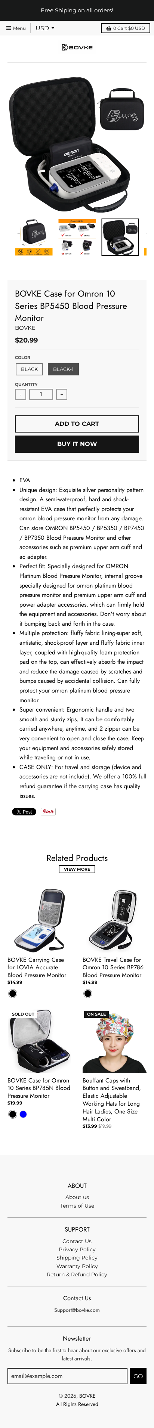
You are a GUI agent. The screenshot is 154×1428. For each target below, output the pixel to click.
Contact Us (77, 1241)
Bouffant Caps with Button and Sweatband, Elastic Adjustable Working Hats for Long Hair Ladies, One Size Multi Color (112, 1100)
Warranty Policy (77, 1266)
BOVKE (25, 327)
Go (138, 1376)
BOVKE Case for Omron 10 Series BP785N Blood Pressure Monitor (38, 1088)
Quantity (26, 384)
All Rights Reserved (77, 1404)
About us (77, 1197)
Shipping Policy (77, 1257)
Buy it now (77, 443)
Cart (129, 28)
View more (77, 869)
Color (22, 357)
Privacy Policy (77, 1249)
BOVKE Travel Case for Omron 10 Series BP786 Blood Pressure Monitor (113, 967)
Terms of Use (77, 1205)
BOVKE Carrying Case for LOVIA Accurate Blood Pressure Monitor (36, 967)
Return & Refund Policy (77, 1274)
